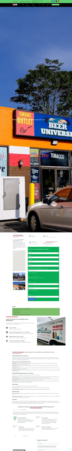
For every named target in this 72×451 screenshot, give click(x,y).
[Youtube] (58, 1)
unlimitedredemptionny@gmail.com (25, 1)
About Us (23, 5)
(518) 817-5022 (15, 1)
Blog (39, 5)
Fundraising (43, 5)
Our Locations (27, 5)
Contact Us (48, 5)
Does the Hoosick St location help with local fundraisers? (22, 314)
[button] (36, 309)
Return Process (33, 5)
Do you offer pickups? (17, 312)
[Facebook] (52, 1)
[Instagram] (56, 1)
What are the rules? (16, 310)
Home (19, 5)
